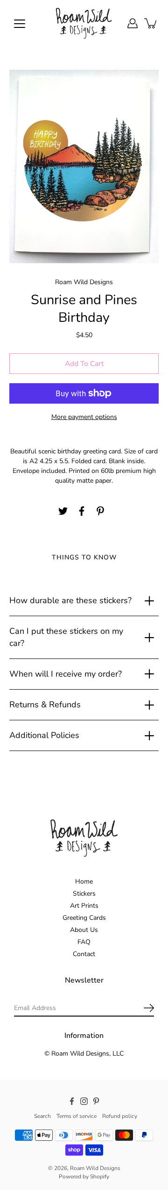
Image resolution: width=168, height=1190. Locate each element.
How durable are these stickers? (70, 600)
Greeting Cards (84, 917)
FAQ (84, 941)
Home (84, 881)
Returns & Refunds (45, 704)
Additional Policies (44, 735)
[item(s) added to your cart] (151, 23)
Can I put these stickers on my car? (66, 636)
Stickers (84, 893)
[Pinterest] (100, 511)
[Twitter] (63, 511)
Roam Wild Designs (95, 1168)
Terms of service (76, 1116)
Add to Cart (84, 363)
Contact (84, 954)
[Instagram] (84, 1101)
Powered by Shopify (84, 1176)
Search (42, 1116)
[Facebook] (82, 511)
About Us (84, 929)
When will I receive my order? (65, 673)
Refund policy (119, 1116)
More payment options (84, 416)
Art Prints (84, 905)
